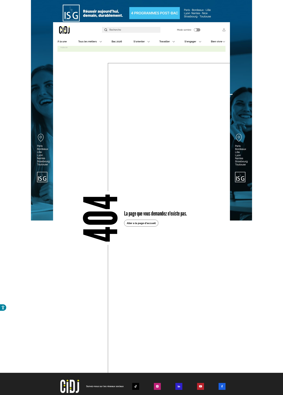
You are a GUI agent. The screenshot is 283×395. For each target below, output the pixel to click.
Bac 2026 (117, 41)
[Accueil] (71, 30)
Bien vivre (216, 41)
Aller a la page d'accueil (141, 223)
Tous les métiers (87, 41)
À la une (62, 41)
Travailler (164, 41)
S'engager (190, 41)
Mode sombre (184, 30)
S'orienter (139, 41)
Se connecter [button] (224, 29)
